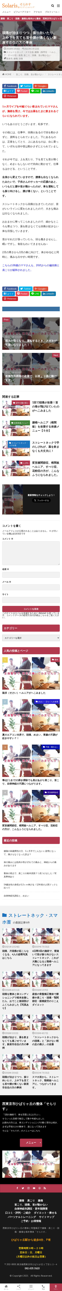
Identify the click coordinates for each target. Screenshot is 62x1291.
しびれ (25, 463)
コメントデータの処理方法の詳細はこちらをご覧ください (30, 616)
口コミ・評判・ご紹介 (18, 1212)
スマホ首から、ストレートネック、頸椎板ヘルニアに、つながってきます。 (45, 1082)
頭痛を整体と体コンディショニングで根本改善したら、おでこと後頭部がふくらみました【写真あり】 (15, 1001)
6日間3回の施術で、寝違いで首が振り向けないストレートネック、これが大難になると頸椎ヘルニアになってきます (45, 958)
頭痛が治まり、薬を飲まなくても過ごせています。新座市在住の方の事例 (15, 1042)
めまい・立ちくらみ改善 (48, 701)
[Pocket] (22, 91)
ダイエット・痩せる (45, 1212)
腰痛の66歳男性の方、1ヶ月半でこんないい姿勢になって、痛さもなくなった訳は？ (30, 853)
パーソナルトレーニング (22, 1216)
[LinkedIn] (48, 91)
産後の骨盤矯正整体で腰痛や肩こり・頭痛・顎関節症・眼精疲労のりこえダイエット (45, 999)
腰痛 (16, 58)
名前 (5, 569)
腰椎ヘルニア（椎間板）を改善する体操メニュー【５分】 (45, 426)
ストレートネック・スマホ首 (20, 52)
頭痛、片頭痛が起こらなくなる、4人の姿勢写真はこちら (15, 954)
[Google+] (40, 86)
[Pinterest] (10, 96)
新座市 (9, 58)
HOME (8, 74)
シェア (18, 1289)
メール (6, 582)
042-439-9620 (32, 1268)
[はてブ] (8, 91)
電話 (43, 1289)
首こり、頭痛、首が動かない (37, 55)
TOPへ (56, 1289)
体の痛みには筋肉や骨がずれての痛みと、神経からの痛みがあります (30, 864)
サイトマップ (46, 1216)
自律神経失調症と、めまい (16, 895)
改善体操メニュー (21, 423)
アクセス (38, 12)
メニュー (6, 12)
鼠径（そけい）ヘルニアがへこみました (24, 692)
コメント (7, 539)
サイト (5, 594)
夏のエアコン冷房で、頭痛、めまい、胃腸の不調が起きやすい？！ (30, 736)
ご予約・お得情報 (31, 1220)
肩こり (31, 1200)
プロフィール (51, 12)
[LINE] (35, 91)
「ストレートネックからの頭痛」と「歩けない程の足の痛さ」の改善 (45, 1041)
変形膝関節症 (52, 792)
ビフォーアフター (22, 12)
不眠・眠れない (52, 747)
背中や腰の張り (22, 403)
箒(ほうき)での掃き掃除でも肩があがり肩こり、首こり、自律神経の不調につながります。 (30, 782)
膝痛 (40, 1200)
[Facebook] (10, 86)
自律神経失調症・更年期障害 (31, 1208)
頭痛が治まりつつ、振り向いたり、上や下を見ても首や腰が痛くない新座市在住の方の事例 (15, 1082)
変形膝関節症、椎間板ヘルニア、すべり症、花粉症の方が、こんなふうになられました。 (45, 468)
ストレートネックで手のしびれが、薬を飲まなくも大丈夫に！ (45, 446)
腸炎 (56, 659)
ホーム (6, 1289)
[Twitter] (26, 86)
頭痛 (21, 58)
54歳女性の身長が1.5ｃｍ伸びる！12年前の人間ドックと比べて (31, 886)
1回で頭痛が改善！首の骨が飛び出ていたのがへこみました (45, 406)
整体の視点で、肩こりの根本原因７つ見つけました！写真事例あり (30, 875)
